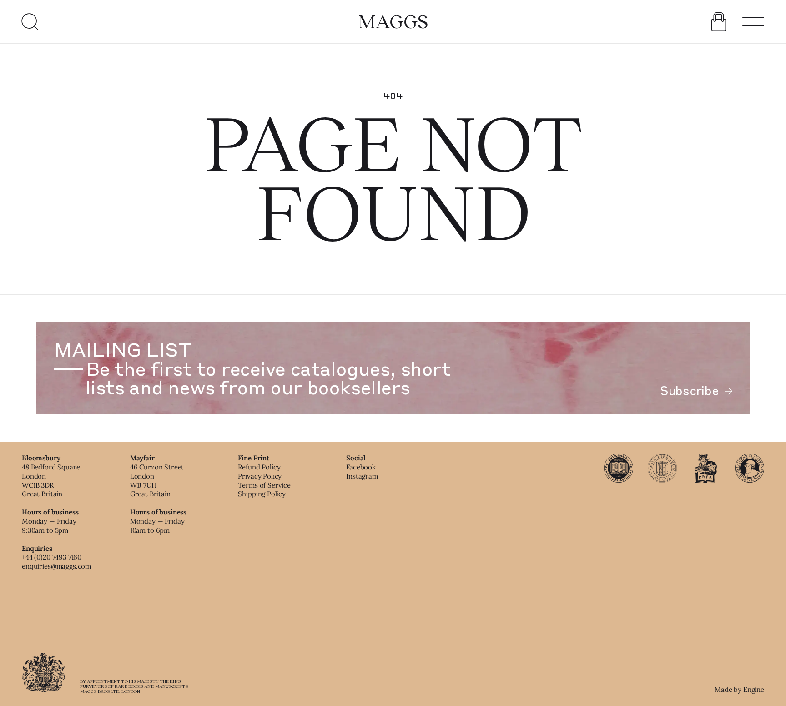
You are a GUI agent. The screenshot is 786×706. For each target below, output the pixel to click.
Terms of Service (264, 485)
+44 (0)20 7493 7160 (51, 557)
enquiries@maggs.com (56, 566)
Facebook (361, 467)
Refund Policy (259, 467)
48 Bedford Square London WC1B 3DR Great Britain (51, 480)
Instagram (362, 476)
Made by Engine (739, 689)
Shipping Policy (262, 493)
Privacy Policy (260, 476)
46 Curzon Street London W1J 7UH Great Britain (157, 480)
